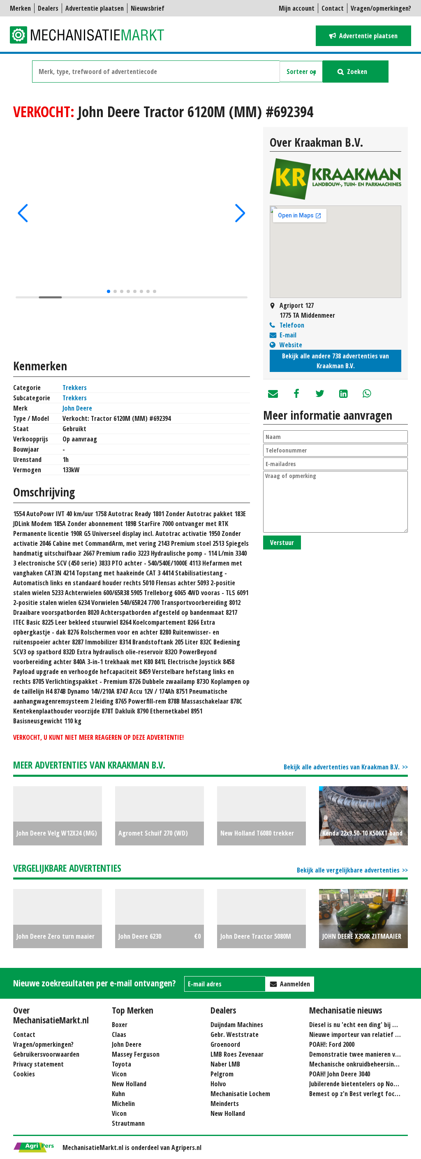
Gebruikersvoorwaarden (46, 1054)
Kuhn (118, 1093)
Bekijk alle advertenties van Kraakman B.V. (342, 766)
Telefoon (292, 325)
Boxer (119, 1024)
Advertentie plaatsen (94, 8)
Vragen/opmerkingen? (381, 8)
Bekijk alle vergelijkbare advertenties (348, 870)
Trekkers (74, 387)
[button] (22, 213)
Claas (119, 1034)
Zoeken (357, 71)
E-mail (288, 334)
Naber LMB (225, 1064)
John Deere (77, 408)
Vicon (119, 1073)
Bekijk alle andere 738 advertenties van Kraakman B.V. (335, 360)
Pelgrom (222, 1073)
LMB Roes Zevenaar (237, 1054)
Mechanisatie (92, 35)
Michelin (123, 1103)
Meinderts (224, 1103)
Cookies (24, 1073)
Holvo (218, 1083)
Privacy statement (38, 1064)
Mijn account (297, 8)
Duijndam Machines (236, 1024)
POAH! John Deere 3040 (339, 1073)
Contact (333, 8)
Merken (20, 8)
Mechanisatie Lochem (240, 1093)
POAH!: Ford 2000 (331, 1044)
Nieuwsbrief (147, 8)
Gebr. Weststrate (234, 1034)
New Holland (129, 1083)
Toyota (121, 1064)
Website (291, 344)
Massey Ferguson (136, 1054)
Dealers (48, 8)
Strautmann (128, 1123)
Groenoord (225, 1044)
